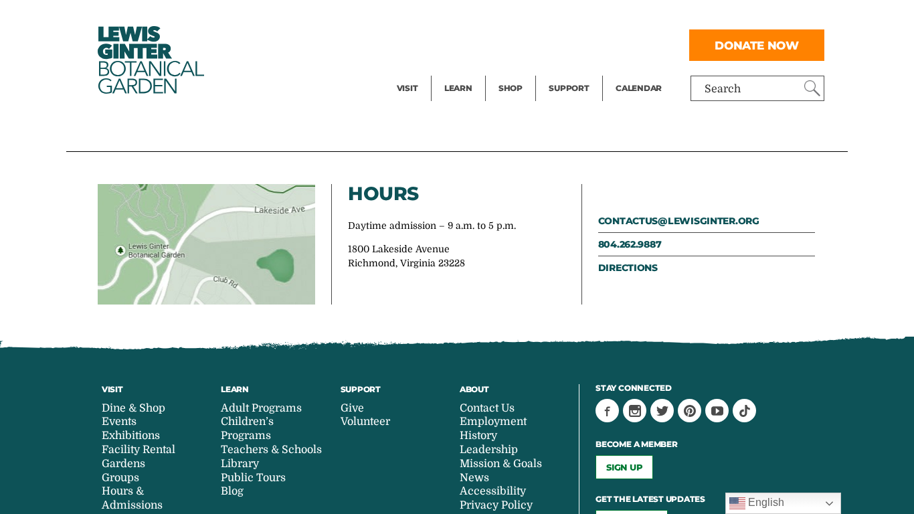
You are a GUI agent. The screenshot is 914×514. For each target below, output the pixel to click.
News (474, 478)
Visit (407, 88)
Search (723, 89)
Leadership (489, 450)
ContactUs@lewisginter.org (678, 221)
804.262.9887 (630, 244)
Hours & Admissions (132, 498)
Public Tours (476, 17)
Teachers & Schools (271, 450)
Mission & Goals (501, 464)
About (474, 389)
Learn (458, 88)
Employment (493, 422)
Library (240, 464)
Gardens (123, 464)
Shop (510, 88)
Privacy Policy (496, 505)
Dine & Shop (133, 408)
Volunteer (573, 71)
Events (414, 44)
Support (569, 88)
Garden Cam (476, 44)
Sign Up (624, 467)
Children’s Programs (247, 429)
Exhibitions (426, 71)
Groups (120, 478)
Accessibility (493, 491)
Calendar (639, 88)
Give (559, 44)
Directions (628, 268)
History (478, 436)
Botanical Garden (150, 59)
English (764, 502)
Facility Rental (433, 17)
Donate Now (757, 45)
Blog (455, 71)
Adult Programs (261, 408)
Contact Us (487, 408)
